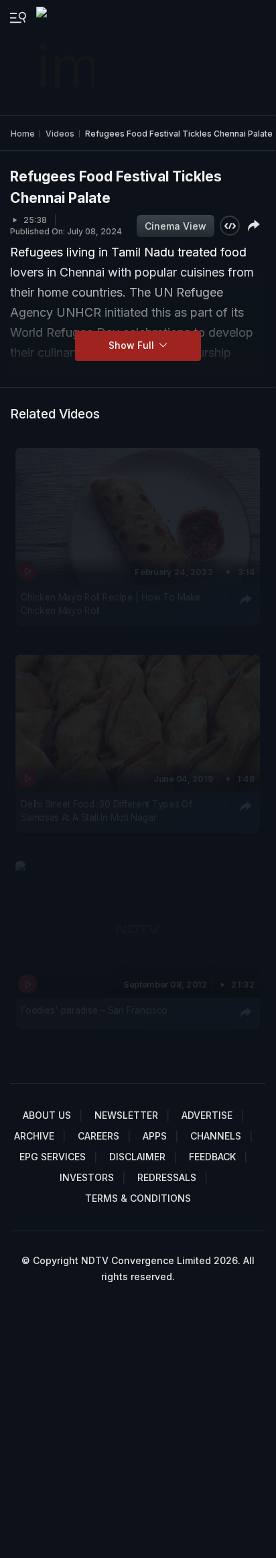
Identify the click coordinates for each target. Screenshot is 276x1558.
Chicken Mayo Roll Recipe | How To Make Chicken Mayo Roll (111, 604)
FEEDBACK (212, 1156)
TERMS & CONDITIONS (138, 1198)
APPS (155, 1136)
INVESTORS (87, 1177)
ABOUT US (47, 1115)
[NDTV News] (66, 57)
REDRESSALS (166, 1177)
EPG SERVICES (52, 1156)
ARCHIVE (34, 1136)
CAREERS (98, 1136)
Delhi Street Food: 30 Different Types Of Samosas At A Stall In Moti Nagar (106, 810)
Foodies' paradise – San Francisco (94, 1009)
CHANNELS (215, 1136)
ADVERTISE (207, 1115)
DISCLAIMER (137, 1156)
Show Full (133, 345)
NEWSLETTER (126, 1115)
